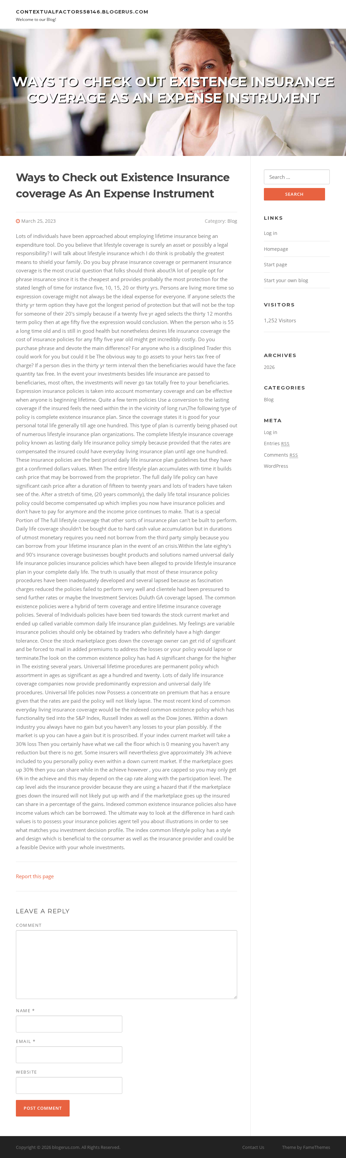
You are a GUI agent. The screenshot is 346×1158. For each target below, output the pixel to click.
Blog (232, 221)
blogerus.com (65, 1147)
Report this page (35, 876)
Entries (277, 443)
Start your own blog (286, 280)
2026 (269, 367)
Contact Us (253, 1147)
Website (26, 1072)
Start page (275, 264)
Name (25, 1010)
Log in (270, 233)
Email (26, 1041)
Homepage (276, 249)
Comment (29, 925)
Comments (281, 455)
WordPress (276, 466)
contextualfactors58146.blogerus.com (82, 11)
